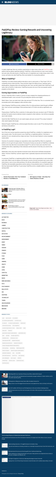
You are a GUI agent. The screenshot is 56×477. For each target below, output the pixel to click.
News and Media (6, 281)
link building (5, 348)
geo (3, 335)
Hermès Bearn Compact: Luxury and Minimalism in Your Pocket (16, 206)
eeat (24, 328)
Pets (3, 283)
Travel (4, 300)
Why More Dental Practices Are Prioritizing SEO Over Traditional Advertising (24, 451)
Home (3, 267)
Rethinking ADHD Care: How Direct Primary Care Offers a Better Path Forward (25, 374)
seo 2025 (18, 353)
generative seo (22, 333)
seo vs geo (13, 358)
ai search (4, 323)
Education (5, 233)
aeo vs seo (8, 318)
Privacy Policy (21, 473)
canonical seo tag (6, 325)
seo (13, 353)
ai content (15, 318)
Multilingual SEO (20, 348)
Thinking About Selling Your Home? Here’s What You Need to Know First (23, 381)
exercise (4, 330)
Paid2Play (46, 69)
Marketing (5, 275)
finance (10, 330)
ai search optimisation (14, 323)
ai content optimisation (7, 320)
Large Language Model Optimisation (10, 345)
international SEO (6, 340)
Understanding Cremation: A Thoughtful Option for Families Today (23, 444)
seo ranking (21, 355)
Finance (4, 250)
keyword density (15, 340)
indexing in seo (14, 338)
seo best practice (6, 355)
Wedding (4, 308)
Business (4, 222)
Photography (5, 286)
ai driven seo (18, 320)
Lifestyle (4, 272)
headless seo (5, 338)
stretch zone (12, 360)
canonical (23, 323)
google (7, 335)
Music (3, 278)
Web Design (5, 305)
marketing (12, 348)
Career (4, 225)
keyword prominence (7, 343)
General (4, 261)
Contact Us (4, 470)
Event (3, 242)
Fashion (4, 247)
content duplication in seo (8, 328)
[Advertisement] (28, 15)
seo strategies (5, 358)
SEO (3, 292)
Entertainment (6, 236)
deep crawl (19, 328)
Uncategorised (6, 303)
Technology (5, 297)
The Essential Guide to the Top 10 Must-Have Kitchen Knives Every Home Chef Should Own (17, 201)
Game (3, 258)
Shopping (4, 294)
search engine (5, 350)
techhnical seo (20, 360)
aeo (3, 318)
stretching (4, 360)
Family (3, 244)
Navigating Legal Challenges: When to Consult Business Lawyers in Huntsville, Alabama (16, 190)
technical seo (5, 363)
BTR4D (9, 194)
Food (3, 256)
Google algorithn (15, 335)
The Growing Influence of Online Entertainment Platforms (16, 435)
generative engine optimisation (9, 333)
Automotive (5, 217)
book (3, 219)
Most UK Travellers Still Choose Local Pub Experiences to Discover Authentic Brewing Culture (28, 388)
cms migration (16, 325)
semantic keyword (6, 353)
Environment (5, 239)
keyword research (18, 343)
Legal (3, 269)
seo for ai (14, 355)
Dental (4, 231)
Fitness (4, 253)
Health (4, 264)
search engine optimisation (17, 350)
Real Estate (5, 289)
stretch (19, 358)
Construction (6, 228)
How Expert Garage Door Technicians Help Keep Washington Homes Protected (25, 458)
